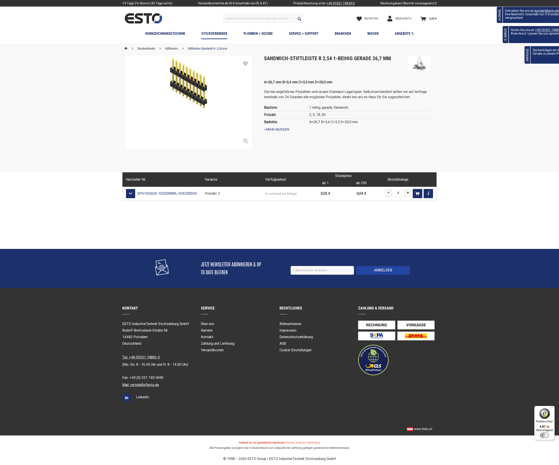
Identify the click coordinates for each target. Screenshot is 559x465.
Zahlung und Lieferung (218, 343)
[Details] (428, 193)
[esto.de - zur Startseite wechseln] (143, 18)
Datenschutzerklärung (296, 337)
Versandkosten (212, 350)
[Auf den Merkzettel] (245, 64)
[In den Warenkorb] (417, 193)
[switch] (544, 435)
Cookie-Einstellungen (296, 350)
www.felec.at (423, 429)
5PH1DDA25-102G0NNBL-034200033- (167, 193)
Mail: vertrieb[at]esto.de (140, 385)
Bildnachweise (290, 324)
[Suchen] (299, 18)
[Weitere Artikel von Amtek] (419, 63)
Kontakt (207, 337)
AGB (283, 343)
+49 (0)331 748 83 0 (340, 3)
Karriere (206, 330)
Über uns (207, 324)
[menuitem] (263, 18)
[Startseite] (126, 48)
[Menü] (552, 408)
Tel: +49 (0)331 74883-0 (141, 357)
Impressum (288, 330)
